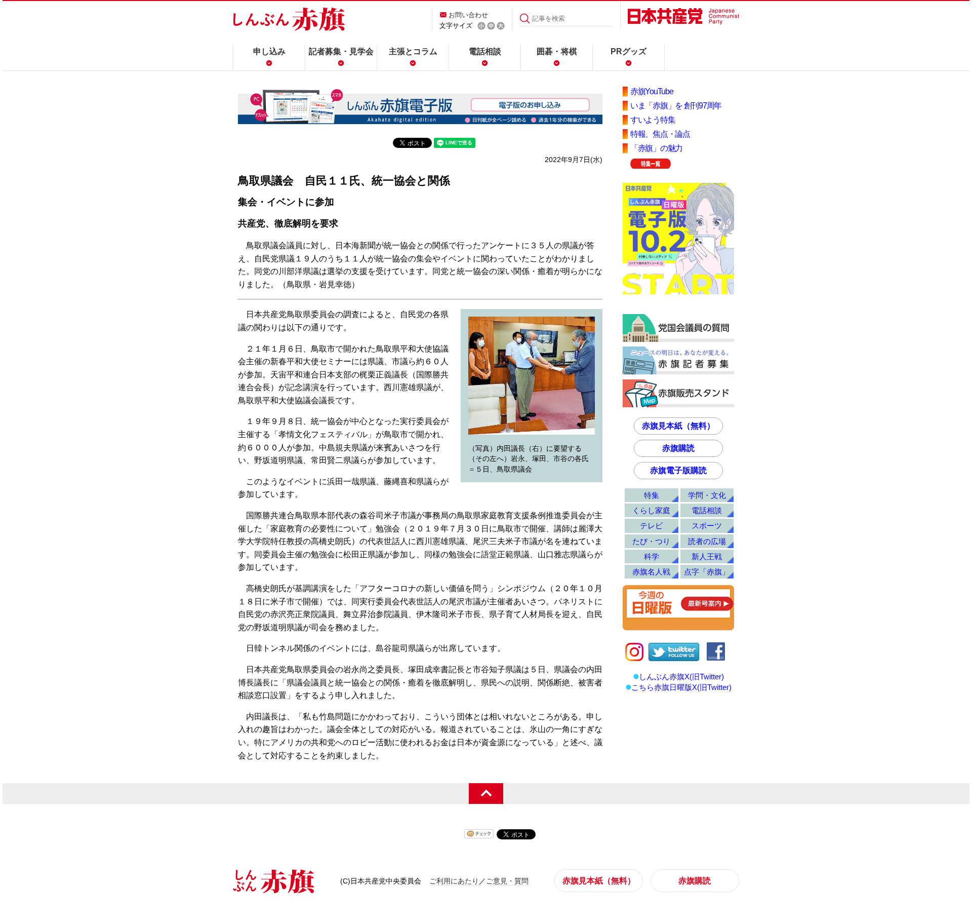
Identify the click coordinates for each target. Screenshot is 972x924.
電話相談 (485, 51)
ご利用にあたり (454, 881)
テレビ (651, 525)
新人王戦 (707, 556)
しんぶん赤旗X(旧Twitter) (681, 676)
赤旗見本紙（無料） (678, 425)
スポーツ (707, 525)
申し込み (269, 51)
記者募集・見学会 (341, 51)
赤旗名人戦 (651, 571)
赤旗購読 (678, 448)
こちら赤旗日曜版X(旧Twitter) (681, 687)
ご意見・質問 (507, 881)
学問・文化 (707, 495)
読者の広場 (707, 541)
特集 (651, 495)
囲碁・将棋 (557, 51)
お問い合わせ (468, 15)
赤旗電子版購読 (678, 470)
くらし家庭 (651, 510)
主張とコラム (413, 51)
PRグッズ (628, 51)
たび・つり (651, 541)
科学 (651, 556)
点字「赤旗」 (707, 571)
